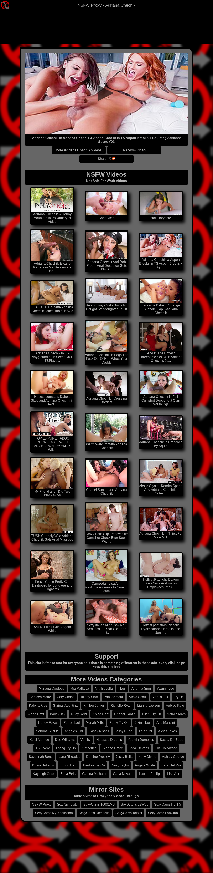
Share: (103, 159)
